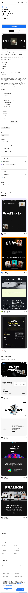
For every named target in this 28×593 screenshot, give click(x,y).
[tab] (14, 62)
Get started (21, 2)
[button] (26, 2)
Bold (3, 135)
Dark (7, 135)
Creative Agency (5, 127)
